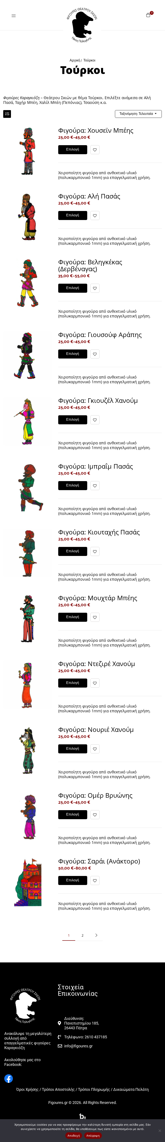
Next (96, 935)
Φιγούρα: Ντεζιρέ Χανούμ (96, 663)
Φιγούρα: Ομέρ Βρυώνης (95, 795)
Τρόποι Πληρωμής (94, 1089)
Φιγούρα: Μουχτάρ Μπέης (97, 597)
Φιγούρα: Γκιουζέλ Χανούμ (98, 400)
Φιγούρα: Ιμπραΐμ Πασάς (95, 466)
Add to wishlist (94, 149)
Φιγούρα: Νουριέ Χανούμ (96, 729)
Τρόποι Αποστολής (58, 1089)
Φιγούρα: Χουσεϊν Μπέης (95, 130)
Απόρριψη (93, 1135)
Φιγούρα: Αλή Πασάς (89, 196)
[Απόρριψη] (159, 1130)
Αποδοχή (73, 1135)
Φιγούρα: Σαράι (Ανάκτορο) (99, 861)
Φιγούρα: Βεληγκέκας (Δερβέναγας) (90, 265)
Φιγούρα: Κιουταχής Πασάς (99, 532)
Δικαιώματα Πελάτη (131, 1089)
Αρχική (75, 60)
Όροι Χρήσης (27, 1089)
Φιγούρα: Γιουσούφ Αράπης (100, 334)
